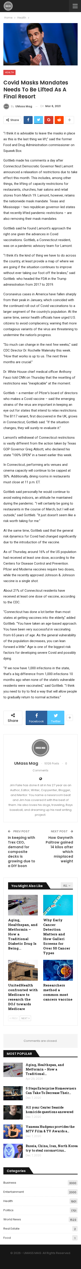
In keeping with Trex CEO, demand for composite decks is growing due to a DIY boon (21, 851)
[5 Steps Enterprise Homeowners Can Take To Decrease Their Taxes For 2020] (13, 1093)
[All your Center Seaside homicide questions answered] (13, 1112)
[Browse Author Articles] (40, 748)
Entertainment (13, 1192)
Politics (8, 1210)
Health (9, 72)
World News (12, 1219)
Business (9, 1183)
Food (7, 1238)
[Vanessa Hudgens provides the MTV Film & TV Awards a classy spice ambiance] (13, 1131)
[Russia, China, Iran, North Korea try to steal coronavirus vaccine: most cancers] (13, 1151)
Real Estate (11, 1228)
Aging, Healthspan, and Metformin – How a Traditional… (45, 1069)
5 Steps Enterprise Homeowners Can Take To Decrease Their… (51, 1090)
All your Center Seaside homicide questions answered (49, 1109)
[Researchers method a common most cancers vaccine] (58, 970)
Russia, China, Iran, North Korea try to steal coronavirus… (52, 1148)
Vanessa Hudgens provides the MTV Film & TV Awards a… (50, 1128)
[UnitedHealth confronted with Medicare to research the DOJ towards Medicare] (23, 970)
